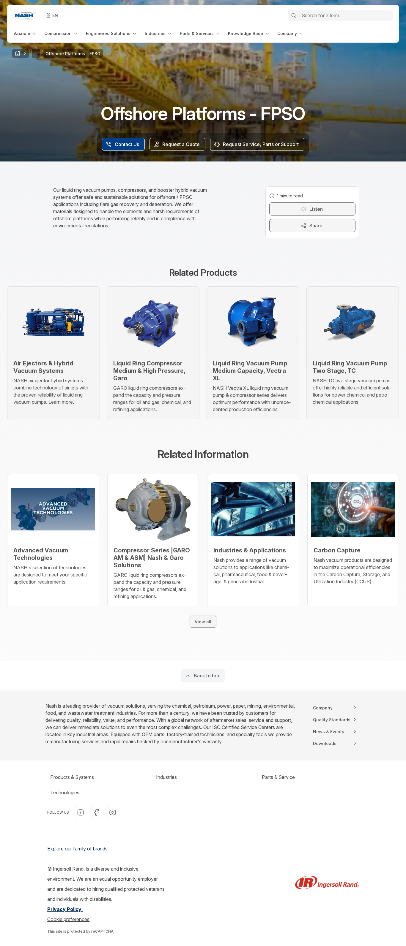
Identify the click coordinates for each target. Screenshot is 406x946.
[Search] (293, 15)
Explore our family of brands (78, 849)
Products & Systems (72, 777)
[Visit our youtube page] (112, 812)
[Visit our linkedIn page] (80, 812)
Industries (166, 777)
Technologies (64, 793)
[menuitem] (25, 33)
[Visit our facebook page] (96, 812)
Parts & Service (278, 777)
